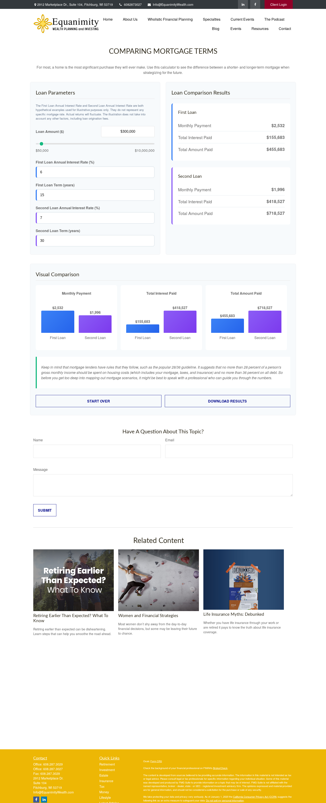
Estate (103, 775)
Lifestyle (105, 797)
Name (38, 439)
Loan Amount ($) (50, 131)
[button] (107, 19)
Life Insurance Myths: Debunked (233, 614)
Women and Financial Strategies (148, 616)
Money (104, 792)
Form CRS (156, 761)
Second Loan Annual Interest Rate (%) (68, 207)
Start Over (98, 401)
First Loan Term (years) (55, 184)
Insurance (106, 781)
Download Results (227, 401)
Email (169, 439)
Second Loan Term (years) (58, 230)
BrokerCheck (220, 768)
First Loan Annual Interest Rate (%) (65, 162)
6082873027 (133, 4)
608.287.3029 (53, 764)
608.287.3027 (53, 769)
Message (40, 469)
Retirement (107, 764)
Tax (101, 786)
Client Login (278, 4)
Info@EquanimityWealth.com (173, 4)
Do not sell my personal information (225, 800)
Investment (107, 769)
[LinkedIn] (243, 4)
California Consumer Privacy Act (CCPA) (255, 796)
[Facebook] (255, 4)
